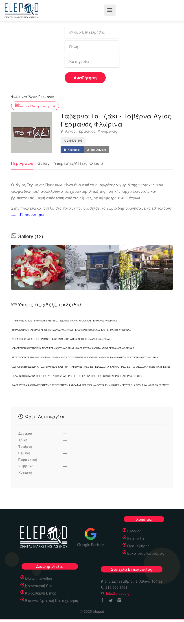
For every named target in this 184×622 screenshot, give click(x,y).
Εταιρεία (135, 538)
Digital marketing (38, 578)
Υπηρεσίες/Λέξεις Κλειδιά (78, 163)
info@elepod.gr (118, 593)
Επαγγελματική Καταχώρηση (51, 600)
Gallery (43, 163)
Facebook (74, 149)
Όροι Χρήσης (138, 545)
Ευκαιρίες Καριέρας (145, 553)
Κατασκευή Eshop (40, 593)
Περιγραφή (22, 163)
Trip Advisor (98, 149)
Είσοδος (134, 531)
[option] (92, 267)
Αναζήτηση (85, 78)
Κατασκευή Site (38, 585)
